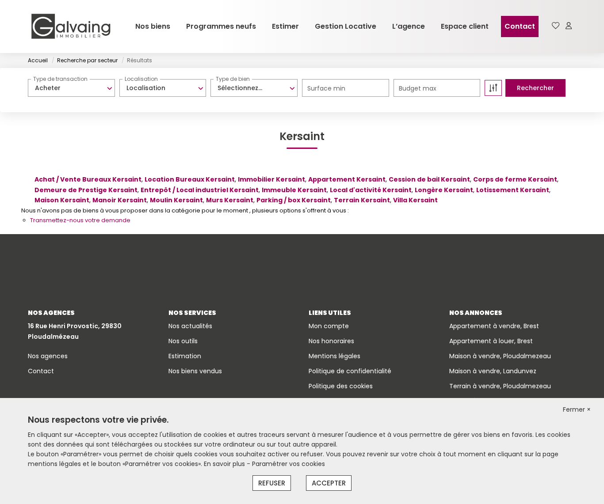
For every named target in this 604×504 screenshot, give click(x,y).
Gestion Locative (345, 26)
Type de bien (233, 79)
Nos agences (48, 356)
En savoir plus (225, 463)
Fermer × (577, 409)
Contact (520, 26)
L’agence (408, 26)
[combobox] (71, 88)
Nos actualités (190, 326)
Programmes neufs (221, 26)
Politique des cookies (341, 386)
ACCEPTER (329, 483)
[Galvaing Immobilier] (71, 26)
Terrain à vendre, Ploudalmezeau (500, 386)
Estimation (184, 356)
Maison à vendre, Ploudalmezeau (500, 356)
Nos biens (152, 26)
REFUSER (271, 483)
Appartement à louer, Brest (491, 341)
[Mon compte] (569, 26)
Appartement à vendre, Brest (494, 326)
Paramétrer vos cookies (288, 463)
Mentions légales (334, 356)
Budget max (417, 88)
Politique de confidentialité (350, 371)
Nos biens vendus (195, 371)
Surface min (326, 88)
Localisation (141, 79)
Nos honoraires (331, 341)
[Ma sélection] (556, 26)
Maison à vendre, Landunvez (492, 371)
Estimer (285, 26)
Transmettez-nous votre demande (80, 220)
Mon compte (329, 326)
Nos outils (183, 341)
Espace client (465, 26)
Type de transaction (60, 79)
